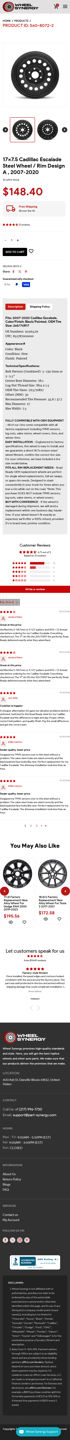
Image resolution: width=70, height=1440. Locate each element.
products (21, 20)
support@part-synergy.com (34, 1115)
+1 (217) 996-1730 (28, 1109)
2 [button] (31, 825)
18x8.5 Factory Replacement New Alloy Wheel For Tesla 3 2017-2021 (52, 901)
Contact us (10, 1215)
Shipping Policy (40, 306)
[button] (11, 224)
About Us (9, 1174)
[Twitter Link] (12, 1240)
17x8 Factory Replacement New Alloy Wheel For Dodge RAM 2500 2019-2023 (15, 903)
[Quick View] (11, 922)
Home (7, 20)
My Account (11, 1220)
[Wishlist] (24, 922)
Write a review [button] (35, 589)
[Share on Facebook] (13, 271)
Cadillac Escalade (44, 318)
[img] (7, 612)
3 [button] (36, 825)
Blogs (6, 1184)
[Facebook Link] (5, 1240)
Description (15, 306)
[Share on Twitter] (19, 271)
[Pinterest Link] (27, 1240)
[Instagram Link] (19, 1240)
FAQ (6, 1190)
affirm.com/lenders (32, 1362)
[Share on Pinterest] (26, 271)
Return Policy (12, 1179)
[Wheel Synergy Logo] (24, 1038)
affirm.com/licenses (40, 1387)
